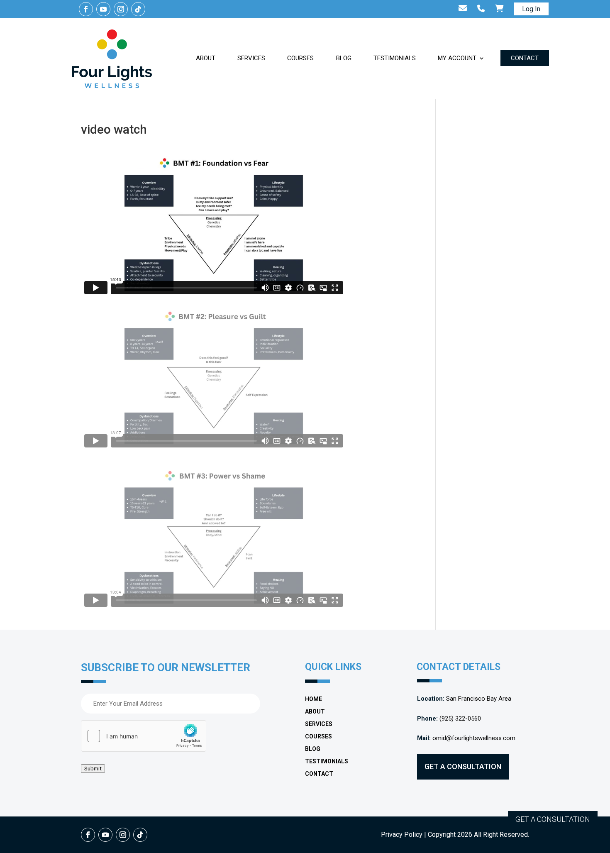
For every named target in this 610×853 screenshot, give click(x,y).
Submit (93, 768)
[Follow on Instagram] (121, 9)
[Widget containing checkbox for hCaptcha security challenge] (143, 736)
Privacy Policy (401, 834)
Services (251, 58)
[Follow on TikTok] (138, 9)
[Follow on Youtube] (103, 9)
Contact (525, 58)
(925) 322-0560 (460, 718)
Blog (343, 58)
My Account (457, 58)
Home (313, 699)
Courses (300, 58)
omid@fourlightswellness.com (473, 738)
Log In (531, 9)
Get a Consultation (552, 819)
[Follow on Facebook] (86, 9)
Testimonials (394, 58)
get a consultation (463, 766)
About (205, 58)
